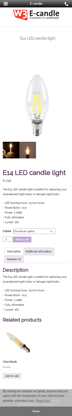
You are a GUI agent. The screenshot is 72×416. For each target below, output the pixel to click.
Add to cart (22, 239)
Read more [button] (43, 400)
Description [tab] (14, 251)
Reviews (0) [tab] (14, 259)
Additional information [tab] (38, 251)
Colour (7, 231)
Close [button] (36, 411)
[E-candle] (36, 14)
